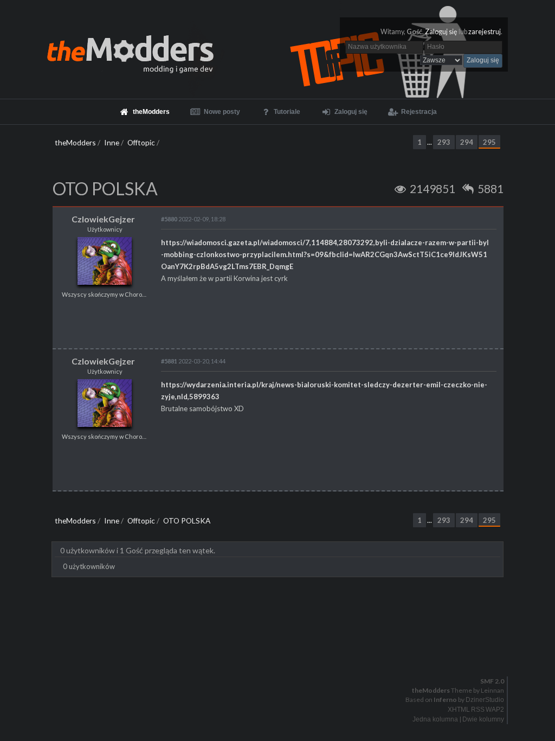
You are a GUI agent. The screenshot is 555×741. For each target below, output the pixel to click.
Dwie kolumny (483, 719)
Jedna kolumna (435, 719)
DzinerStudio (485, 700)
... (430, 142)
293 (443, 142)
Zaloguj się (441, 32)
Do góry (281, 653)
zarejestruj (484, 32)
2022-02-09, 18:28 (193, 218)
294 (466, 142)
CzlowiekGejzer (103, 219)
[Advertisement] (277, 609)
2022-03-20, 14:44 (193, 361)
